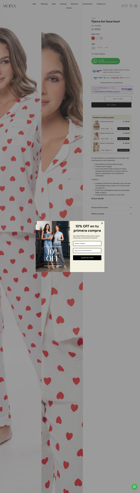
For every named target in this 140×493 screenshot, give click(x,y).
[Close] (102, 223)
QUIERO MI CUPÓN (87, 258)
